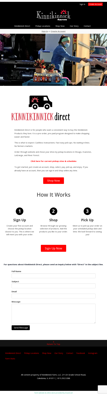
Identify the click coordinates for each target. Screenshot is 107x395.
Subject (15, 281)
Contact (87, 26)
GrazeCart (69, 393)
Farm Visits (10, 358)
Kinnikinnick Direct (22, 26)
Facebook (80, 353)
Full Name (16, 271)
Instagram (92, 353)
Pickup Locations (42, 26)
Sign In (82, 4)
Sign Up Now (53, 248)
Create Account (95, 4)
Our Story (74, 26)
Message (16, 301)
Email (14, 291)
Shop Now (60, 26)
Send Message (20, 327)
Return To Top (53, 344)
